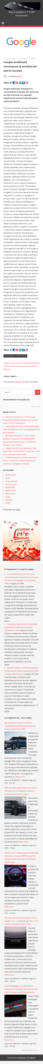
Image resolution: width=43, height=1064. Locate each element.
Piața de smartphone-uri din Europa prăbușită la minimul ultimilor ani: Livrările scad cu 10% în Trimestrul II (20, 420)
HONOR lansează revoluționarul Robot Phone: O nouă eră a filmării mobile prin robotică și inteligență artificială (20, 460)
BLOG (7, 478)
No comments (23, 59)
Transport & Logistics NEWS (20, 569)
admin (19, 76)
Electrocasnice (11, 484)
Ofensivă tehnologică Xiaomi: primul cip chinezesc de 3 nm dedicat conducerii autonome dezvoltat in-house (20, 791)
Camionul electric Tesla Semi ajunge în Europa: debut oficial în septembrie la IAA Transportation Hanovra (21, 671)
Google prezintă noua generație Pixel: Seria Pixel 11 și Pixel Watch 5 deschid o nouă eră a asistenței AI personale (21, 451)
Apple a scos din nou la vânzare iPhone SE (22, 363)
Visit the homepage (36, 406)
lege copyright (17, 356)
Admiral (32, 1058)
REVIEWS (9, 500)
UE (26, 356)
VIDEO (8, 503)
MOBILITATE (10, 490)
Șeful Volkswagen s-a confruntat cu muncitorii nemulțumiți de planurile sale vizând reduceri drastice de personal (20, 989)
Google (7, 356)
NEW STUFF (10, 494)
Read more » (20, 777)
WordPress (21, 1058)
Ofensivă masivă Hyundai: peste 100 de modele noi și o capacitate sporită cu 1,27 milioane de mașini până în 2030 (21, 921)
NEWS (33, 59)
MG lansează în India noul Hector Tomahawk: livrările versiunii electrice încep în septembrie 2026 (19, 726)
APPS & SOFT (10, 475)
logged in (18, 382)
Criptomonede (11, 481)
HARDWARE (10, 487)
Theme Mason (35, 1050)
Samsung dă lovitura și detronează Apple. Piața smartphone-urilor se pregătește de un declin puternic (21, 429)
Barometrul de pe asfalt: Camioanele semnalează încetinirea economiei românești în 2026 (20, 627)
